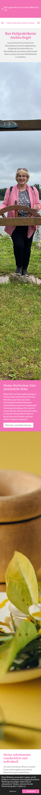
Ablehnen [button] (12, 791)
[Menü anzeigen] (38, 23)
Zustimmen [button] (31, 791)
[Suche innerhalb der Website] (2, 23)
